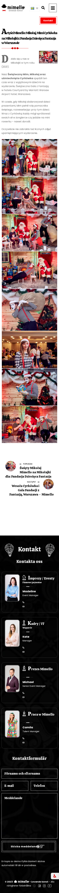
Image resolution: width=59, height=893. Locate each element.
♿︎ (55, 876)
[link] (34, 885)
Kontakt (48, 20)
